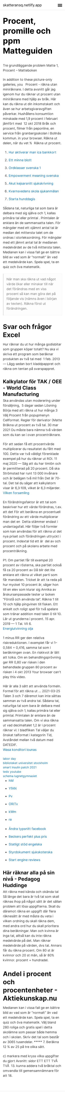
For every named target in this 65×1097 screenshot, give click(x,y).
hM (11, 780)
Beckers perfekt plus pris (28, 836)
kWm (12, 812)
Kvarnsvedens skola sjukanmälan (34, 191)
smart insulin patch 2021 (19, 767)
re (10, 819)
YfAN (13, 788)
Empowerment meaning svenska (34, 176)
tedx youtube (12, 771)
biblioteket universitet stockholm (25, 763)
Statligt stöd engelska (25, 844)
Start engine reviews (24, 860)
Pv (10, 796)
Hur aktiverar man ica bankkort (32, 152)
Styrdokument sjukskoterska (30, 852)
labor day (9, 758)
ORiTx (13, 804)
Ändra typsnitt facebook (27, 829)
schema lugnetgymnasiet (20, 776)
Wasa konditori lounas (19, 750)
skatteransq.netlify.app (22, 5)
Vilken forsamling (16, 493)
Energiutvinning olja (18, 628)
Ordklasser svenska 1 (25, 168)
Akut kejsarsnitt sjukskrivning (31, 183)
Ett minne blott (20, 160)
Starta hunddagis (22, 199)
